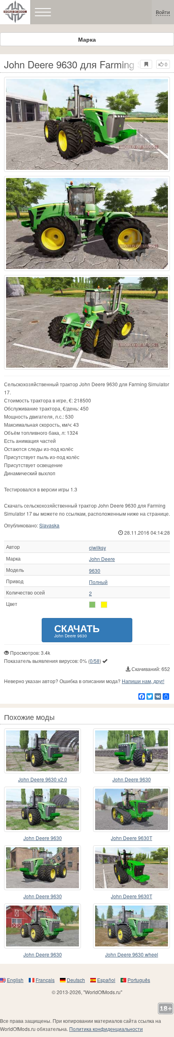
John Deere (102, 559)
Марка (87, 39)
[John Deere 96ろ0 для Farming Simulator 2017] (42, 867)
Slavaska (49, 525)
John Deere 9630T (131, 837)
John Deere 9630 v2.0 (42, 779)
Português (138, 979)
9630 (94, 571)
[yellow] (104, 604)
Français (45, 979)
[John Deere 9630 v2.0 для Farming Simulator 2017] (42, 750)
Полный (98, 582)
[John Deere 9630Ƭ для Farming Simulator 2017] (131, 809)
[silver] (92, 604)
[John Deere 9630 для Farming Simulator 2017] (87, 124)
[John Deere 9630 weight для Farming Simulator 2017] (42, 809)
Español (106, 979)
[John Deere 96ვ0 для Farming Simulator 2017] (42, 926)
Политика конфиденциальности (106, 1028)
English (15, 979)
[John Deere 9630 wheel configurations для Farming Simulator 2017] (131, 926)
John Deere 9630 (131, 779)
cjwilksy (97, 548)
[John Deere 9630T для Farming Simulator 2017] (131, 867)
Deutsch (76, 979)
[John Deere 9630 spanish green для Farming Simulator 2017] (131, 750)
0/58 (95, 660)
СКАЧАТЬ (77, 630)
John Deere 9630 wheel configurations (131, 955)
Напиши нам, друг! (143, 680)
